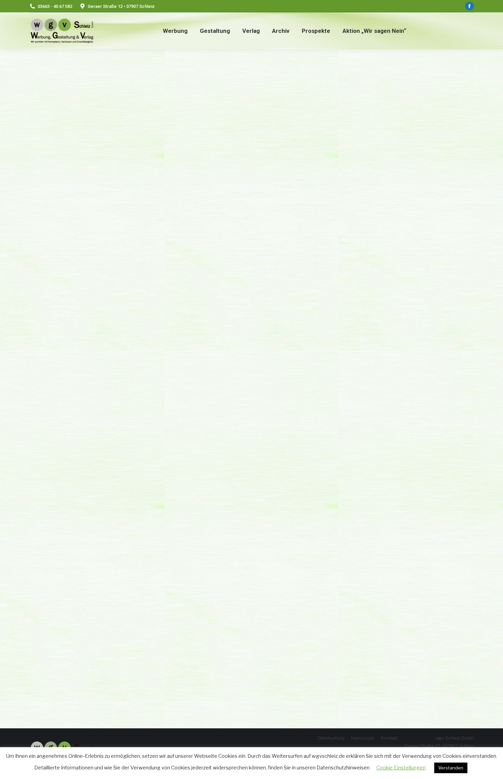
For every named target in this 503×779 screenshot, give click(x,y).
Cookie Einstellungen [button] (401, 768)
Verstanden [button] (450, 767)
